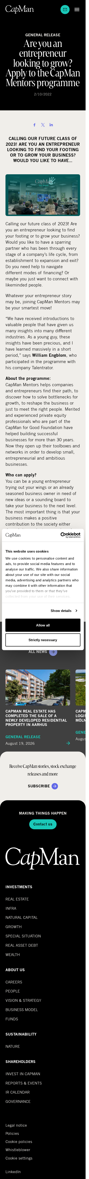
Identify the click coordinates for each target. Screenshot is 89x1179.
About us (15, 970)
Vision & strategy (23, 1000)
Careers (13, 982)
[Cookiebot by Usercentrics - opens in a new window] (61, 535)
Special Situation (23, 936)
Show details (61, 611)
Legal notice (16, 1125)
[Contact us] (65, 9)
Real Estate (17, 899)
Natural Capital (21, 917)
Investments (18, 887)
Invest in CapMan (22, 1073)
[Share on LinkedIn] (51, 125)
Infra (10, 908)
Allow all (43, 625)
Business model (21, 1009)
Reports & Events (23, 1083)
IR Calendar (17, 1092)
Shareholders (20, 1062)
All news (38, 652)
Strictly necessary (43, 640)
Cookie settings (18, 1158)
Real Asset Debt (21, 945)
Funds (11, 1018)
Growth (13, 926)
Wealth (12, 954)
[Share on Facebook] (34, 125)
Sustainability (21, 1034)
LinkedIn (13, 1171)
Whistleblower (17, 1149)
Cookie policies (18, 1141)
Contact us (42, 824)
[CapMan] (19, 9)
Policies (12, 1133)
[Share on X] (43, 125)
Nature (12, 1046)
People (12, 991)
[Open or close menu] (75, 9)
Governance (18, 1101)
